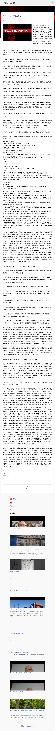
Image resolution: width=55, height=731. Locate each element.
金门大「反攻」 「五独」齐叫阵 (17, 609)
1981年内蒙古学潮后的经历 (16, 528)
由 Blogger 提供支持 (28, 726)
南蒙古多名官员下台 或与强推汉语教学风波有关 (21, 547)
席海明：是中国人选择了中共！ (17, 633)
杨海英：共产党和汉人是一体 (16, 691)
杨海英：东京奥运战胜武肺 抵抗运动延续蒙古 (20, 672)
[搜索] (17, 2)
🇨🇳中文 (12, 504)
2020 (11, 505)
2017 (11, 509)
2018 (11, 508)
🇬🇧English (12, 502)
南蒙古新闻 (9, 3)
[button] (4, 21)
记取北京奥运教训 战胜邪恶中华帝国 (18, 590)
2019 (11, 506)
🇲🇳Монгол (13, 499)
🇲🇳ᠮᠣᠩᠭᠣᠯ (12, 498)
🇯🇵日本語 (12, 501)
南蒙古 (4, 475)
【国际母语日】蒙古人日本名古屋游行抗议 (19, 652)
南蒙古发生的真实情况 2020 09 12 (18, 571)
